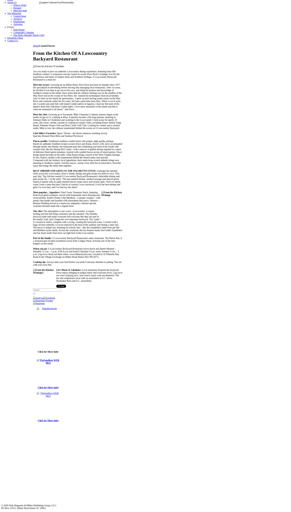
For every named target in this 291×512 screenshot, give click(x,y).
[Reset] (34, 293)
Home (36, 46)
